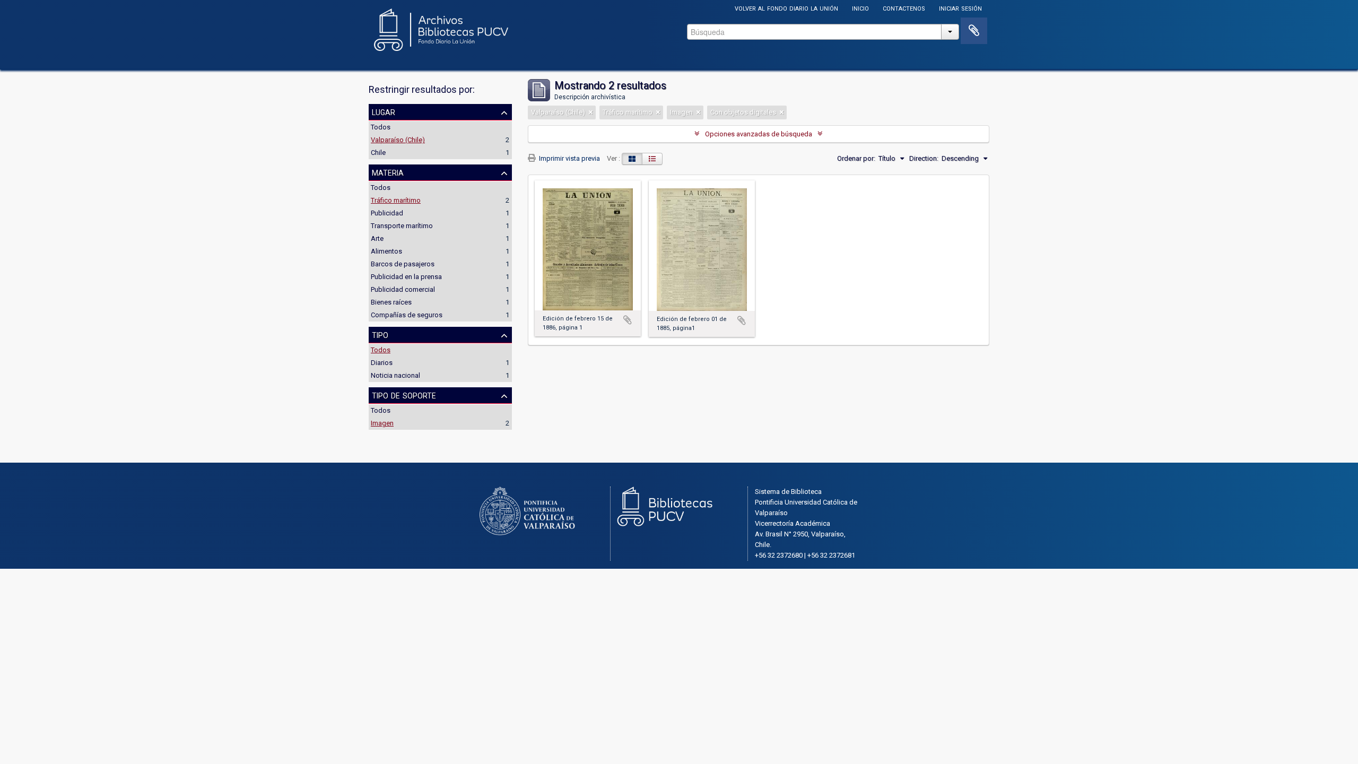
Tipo (380, 334)
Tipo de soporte (404, 394)
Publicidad (387, 213)
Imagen (382, 423)
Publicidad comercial (403, 289)
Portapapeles (974, 31)
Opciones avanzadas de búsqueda (758, 134)
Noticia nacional (395, 375)
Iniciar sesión (960, 8)
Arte (377, 238)
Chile (378, 153)
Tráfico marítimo (396, 200)
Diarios (382, 363)
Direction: (923, 158)
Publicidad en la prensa (406, 277)
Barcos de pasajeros (402, 264)
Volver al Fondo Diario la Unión (786, 8)
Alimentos (386, 251)
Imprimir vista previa (568, 158)
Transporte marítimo (402, 226)
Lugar (383, 111)
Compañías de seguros (406, 315)
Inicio (860, 8)
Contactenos (904, 8)
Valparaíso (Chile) (398, 140)
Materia (388, 172)
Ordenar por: (856, 158)
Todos (380, 127)
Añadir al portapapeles (627, 320)
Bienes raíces (391, 302)
